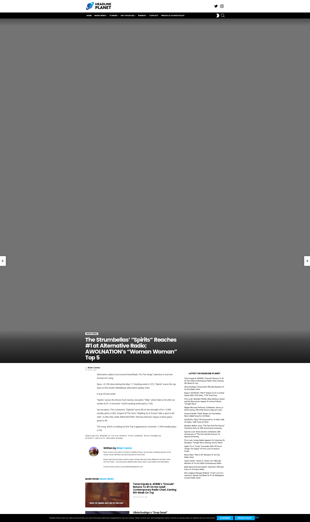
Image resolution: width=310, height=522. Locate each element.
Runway (142, 15)
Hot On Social (128, 15)
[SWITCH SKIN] (218, 15)
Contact (153, 15)
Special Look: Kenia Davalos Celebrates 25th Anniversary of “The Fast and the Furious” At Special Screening (202, 434)
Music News (100, 15)
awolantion (93, 436)
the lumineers (136, 436)
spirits (124, 436)
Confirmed (225, 518)
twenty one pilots (96, 438)
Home (89, 15)
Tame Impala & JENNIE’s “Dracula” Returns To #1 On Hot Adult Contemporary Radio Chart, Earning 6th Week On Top (154, 488)
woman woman (115, 438)
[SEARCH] (223, 15)
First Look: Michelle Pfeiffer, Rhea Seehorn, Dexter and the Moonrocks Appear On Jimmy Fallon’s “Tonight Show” (204, 401)
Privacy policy (245, 518)
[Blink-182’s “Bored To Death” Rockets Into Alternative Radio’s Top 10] (307, 261)
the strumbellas (153, 436)
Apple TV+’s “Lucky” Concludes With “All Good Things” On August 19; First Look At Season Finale (203, 448)
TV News (113, 15)
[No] (256, 517)
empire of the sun (109, 436)
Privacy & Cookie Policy (172, 15)
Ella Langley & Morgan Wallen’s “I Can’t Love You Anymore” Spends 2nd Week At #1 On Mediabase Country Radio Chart (204, 475)
